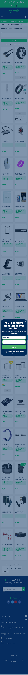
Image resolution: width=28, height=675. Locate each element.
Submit (14, 347)
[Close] (25, 321)
